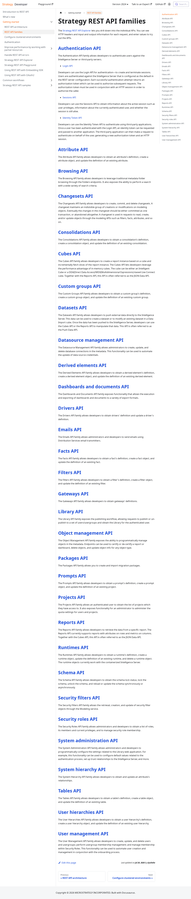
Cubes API (69, 254)
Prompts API (72, 576)
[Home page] (60, 13)
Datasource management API (90, 340)
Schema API (71, 672)
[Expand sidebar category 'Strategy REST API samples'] (51, 85)
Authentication (12, 42)
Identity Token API (72, 117)
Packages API (73, 558)
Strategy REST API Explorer (18, 60)
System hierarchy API (81, 769)
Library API (70, 511)
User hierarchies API (80, 812)
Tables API (69, 791)
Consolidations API (79, 232)
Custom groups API (79, 286)
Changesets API (75, 196)
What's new (9, 16)
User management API (83, 834)
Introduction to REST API (16, 11)
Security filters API (79, 698)
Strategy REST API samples (17, 85)
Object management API (85, 533)
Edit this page (69, 862)
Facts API (68, 451)
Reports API (71, 622)
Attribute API (73, 149)
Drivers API (70, 408)
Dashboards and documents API (93, 387)
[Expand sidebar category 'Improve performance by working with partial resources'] (51, 48)
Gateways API (73, 494)
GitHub (159, 4)
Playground (44, 4)
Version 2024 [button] (119, 4)
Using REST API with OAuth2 (19, 75)
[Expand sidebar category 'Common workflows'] (51, 80)
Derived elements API (82, 365)
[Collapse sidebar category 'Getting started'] (51, 22)
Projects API (71, 597)
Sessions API (69, 97)
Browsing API (73, 171)
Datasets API (72, 308)
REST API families (13, 32)
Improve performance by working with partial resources (25, 48)
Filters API (69, 472)
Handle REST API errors (16, 55)
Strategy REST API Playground (20, 65)
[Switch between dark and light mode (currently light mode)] (169, 4)
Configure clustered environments (22, 37)
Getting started (11, 21)
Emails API (69, 429)
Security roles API (77, 719)
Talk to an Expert (140, 4)
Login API (68, 65)
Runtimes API (73, 647)
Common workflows (13, 80)
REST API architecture (15, 26)
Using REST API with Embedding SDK (23, 70)
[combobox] (181, 4)
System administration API (88, 740)
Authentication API (79, 48)
